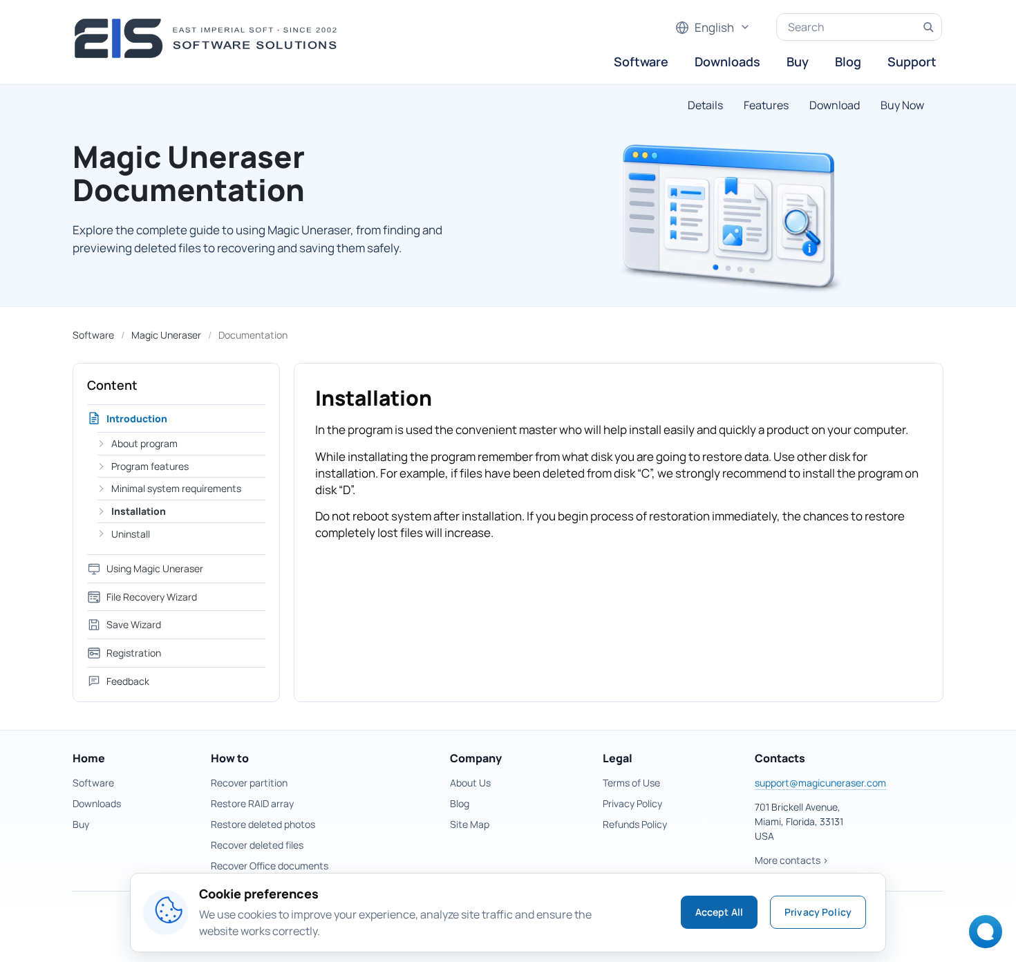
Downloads (727, 61)
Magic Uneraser (166, 334)
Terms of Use (631, 782)
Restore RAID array (252, 803)
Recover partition (249, 782)
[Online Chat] (982, 936)
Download (834, 105)
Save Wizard (133, 624)
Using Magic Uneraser (154, 568)
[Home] (210, 38)
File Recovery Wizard (151, 596)
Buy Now (902, 105)
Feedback (127, 681)
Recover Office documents (269, 865)
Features (766, 105)
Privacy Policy (632, 803)
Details (705, 105)
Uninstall (130, 533)
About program (144, 443)
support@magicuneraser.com (820, 782)
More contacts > (792, 860)
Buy (798, 61)
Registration (133, 652)
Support (912, 61)
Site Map (469, 824)
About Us (470, 782)
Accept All (719, 911)
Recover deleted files (257, 844)
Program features (150, 466)
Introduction (136, 418)
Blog (848, 61)
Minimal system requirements (176, 488)
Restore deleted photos (263, 824)
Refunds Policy (635, 824)
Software (641, 61)
